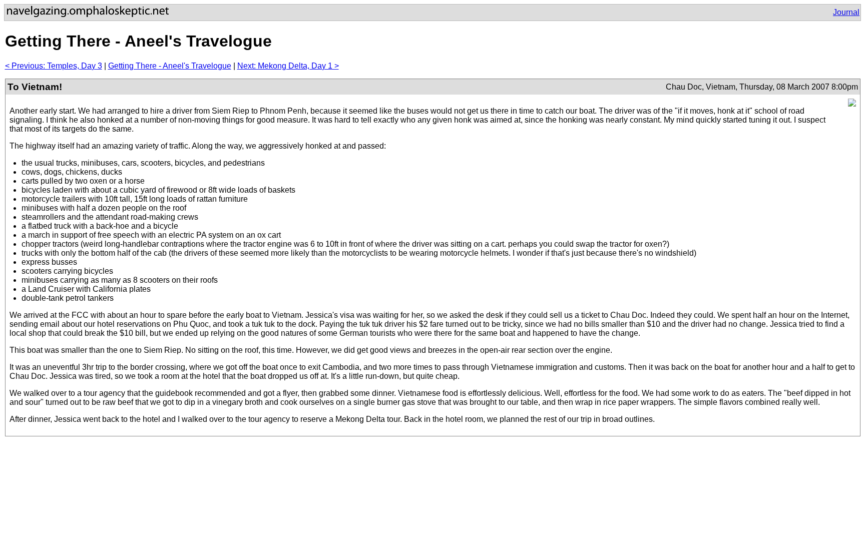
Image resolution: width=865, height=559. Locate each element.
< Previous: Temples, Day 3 (53, 66)
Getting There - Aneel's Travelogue (169, 66)
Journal (846, 12)
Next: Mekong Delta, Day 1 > (288, 66)
